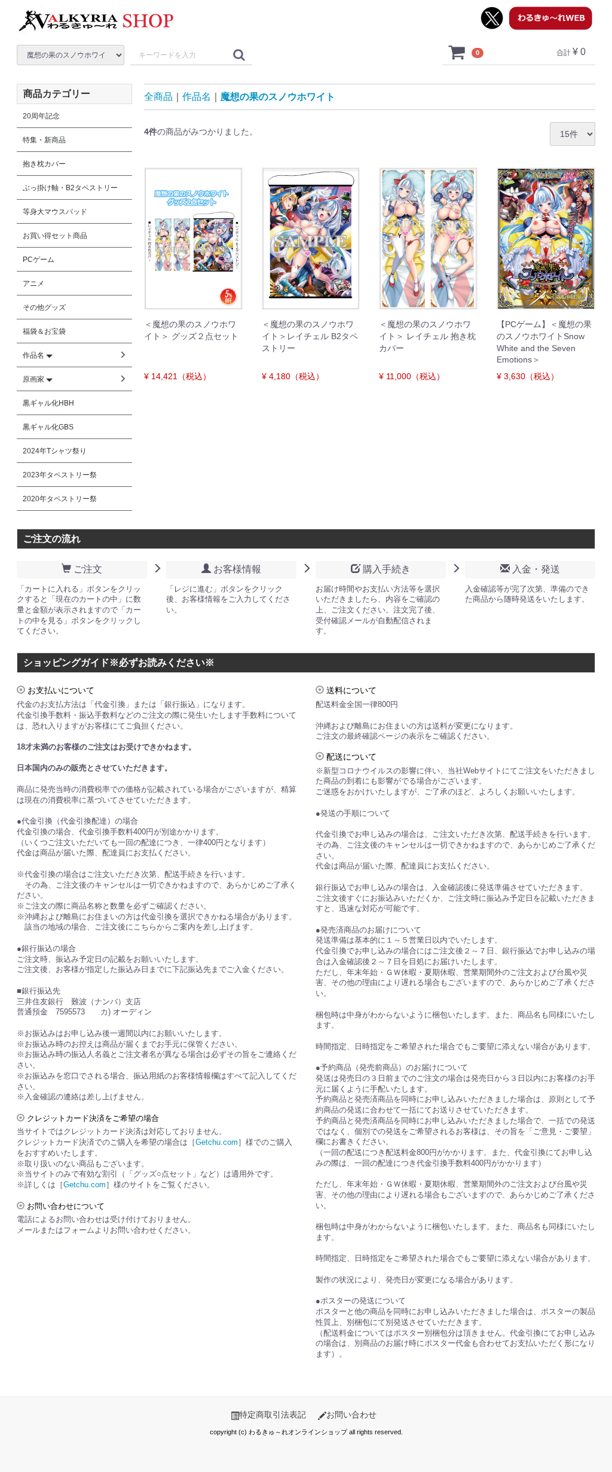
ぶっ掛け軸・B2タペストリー (70, 188)
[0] (457, 52)
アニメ (33, 283)
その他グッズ (44, 307)
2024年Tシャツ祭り (55, 451)
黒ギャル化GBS (48, 427)
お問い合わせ (351, 1414)
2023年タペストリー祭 (60, 475)
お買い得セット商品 (55, 235)
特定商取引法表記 (272, 1414)
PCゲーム (38, 259)
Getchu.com (216, 1142)
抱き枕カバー (44, 164)
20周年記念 (41, 116)
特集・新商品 (44, 140)
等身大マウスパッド (55, 212)
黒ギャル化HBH (48, 403)
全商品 (158, 97)
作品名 (196, 97)
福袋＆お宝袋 (44, 331)
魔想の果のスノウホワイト (278, 97)
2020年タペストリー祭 (60, 499)
